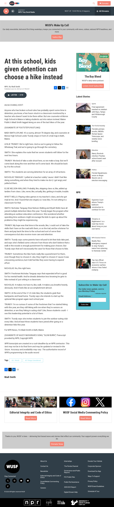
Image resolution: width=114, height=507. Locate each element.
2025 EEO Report (70, 487)
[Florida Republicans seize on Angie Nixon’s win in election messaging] (83, 174)
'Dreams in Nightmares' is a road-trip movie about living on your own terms (99, 224)
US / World (15, 360)
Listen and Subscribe (93, 85)
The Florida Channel (71, 466)
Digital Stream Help (71, 492)
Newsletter (44, 471)
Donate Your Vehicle (95, 461)
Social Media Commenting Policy (49, 482)
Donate (105, 3)
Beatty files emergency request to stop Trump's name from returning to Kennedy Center (99, 246)
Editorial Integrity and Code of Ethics (31, 412)
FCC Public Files (69, 477)
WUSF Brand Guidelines (96, 486)
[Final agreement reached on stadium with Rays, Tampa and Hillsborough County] (83, 108)
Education (95, 150)
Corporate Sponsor (94, 466)
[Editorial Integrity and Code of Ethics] (31, 402)
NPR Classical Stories (99, 238)
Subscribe (57, 37)
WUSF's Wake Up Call (57, 25)
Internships (68, 461)
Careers (43, 488)
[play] (6, 11)
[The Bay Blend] (92, 62)
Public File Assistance (71, 482)
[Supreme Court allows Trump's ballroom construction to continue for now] (83, 203)
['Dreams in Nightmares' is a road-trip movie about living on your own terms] (83, 222)
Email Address (85, 296)
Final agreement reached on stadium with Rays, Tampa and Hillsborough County (99, 112)
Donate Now (57, 444)
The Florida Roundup (98, 126)
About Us (43, 461)
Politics (94, 170)
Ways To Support (94, 476)
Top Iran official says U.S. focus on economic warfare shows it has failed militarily (99, 265)
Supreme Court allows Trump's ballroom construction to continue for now (98, 205)
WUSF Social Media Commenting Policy (85, 412)
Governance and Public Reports (72, 471)
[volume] (13, 11)
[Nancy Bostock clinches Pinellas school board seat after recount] (83, 154)
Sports (94, 104)
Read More (31, 418)
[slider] (16, 11)
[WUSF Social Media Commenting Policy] (85, 402)
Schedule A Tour (93, 491)
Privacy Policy (92, 481)
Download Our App (94, 471)
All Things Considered (33, 360)
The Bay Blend (93, 76)
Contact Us (44, 466)
